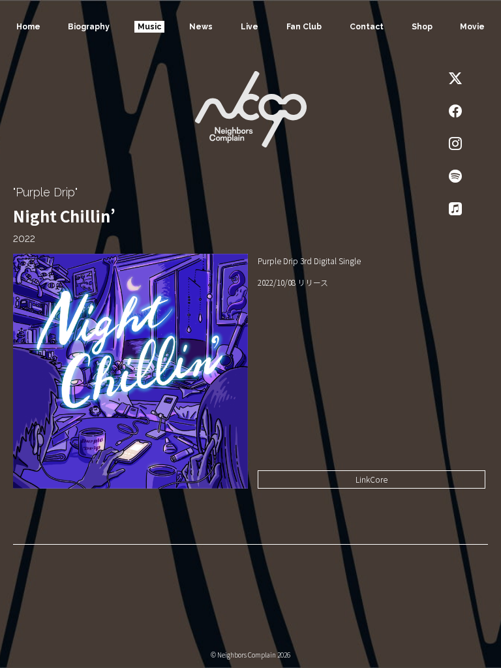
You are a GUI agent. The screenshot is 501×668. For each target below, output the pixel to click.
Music (149, 26)
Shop (422, 26)
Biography (89, 26)
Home (28, 26)
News (201, 26)
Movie (472, 26)
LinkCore (371, 479)
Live (249, 26)
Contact (367, 26)
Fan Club (304, 26)
